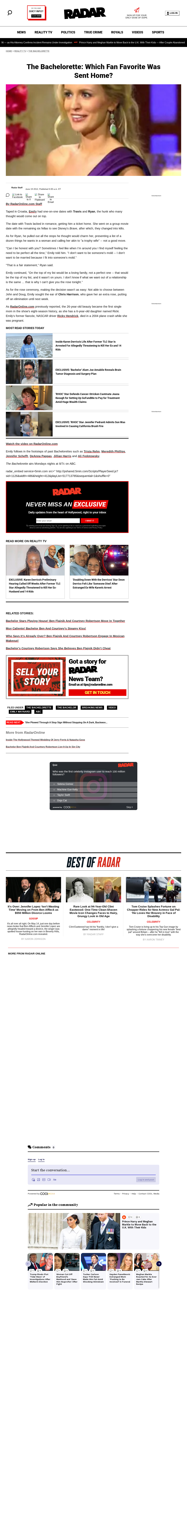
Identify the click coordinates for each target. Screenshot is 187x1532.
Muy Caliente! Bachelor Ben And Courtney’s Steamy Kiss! (46, 628)
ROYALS (117, 32)
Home (9, 51)
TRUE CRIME (93, 32)
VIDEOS (137, 32)
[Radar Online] (85, 13)
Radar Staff (16, 187)
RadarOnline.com (22, 306)
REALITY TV (43, 32)
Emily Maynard (20, 711)
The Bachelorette (38, 51)
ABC (38, 711)
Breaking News (92, 707)
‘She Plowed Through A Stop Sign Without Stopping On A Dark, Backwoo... (66, 722)
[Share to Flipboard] (40, 195)
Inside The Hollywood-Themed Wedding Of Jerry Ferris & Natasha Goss (45, 740)
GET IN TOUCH (97, 692)
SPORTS (158, 32)
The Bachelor (66, 707)
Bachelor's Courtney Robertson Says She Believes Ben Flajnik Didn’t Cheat (58, 648)
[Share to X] (29, 195)
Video (112, 707)
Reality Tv (20, 51)
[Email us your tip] (36, 19)
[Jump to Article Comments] (7, 195)
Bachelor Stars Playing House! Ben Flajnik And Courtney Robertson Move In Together (65, 620)
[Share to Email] (51, 195)
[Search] (10, 14)
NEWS (21, 32)
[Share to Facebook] (17, 195)
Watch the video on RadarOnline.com (32, 443)
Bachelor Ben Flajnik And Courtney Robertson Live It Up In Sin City (43, 747)
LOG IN (174, 13)
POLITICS (68, 32)
